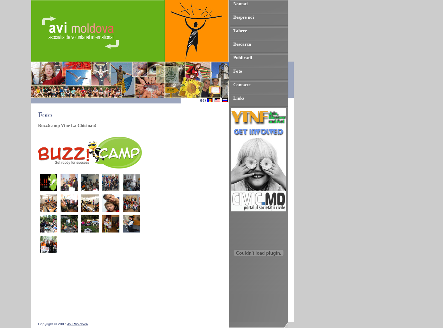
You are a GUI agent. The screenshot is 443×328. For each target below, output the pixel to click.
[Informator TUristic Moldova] (258, 292)
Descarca (242, 44)
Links (238, 98)
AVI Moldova (77, 324)
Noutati (240, 3)
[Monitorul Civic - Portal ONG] (258, 209)
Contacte (242, 84)
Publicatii (242, 57)
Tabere (240, 30)
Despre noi (243, 17)
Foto (237, 71)
